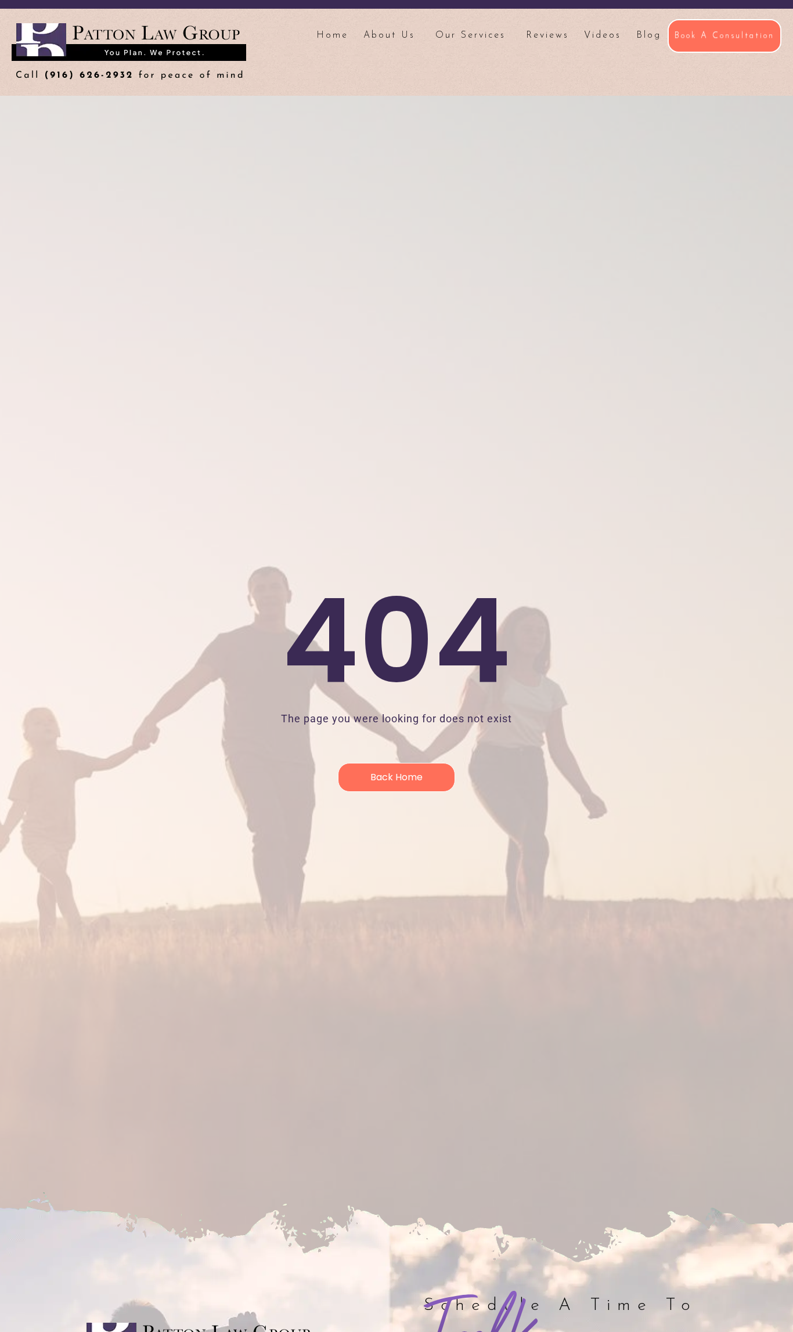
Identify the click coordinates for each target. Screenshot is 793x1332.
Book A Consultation (724, 35)
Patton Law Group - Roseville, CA (129, 51)
